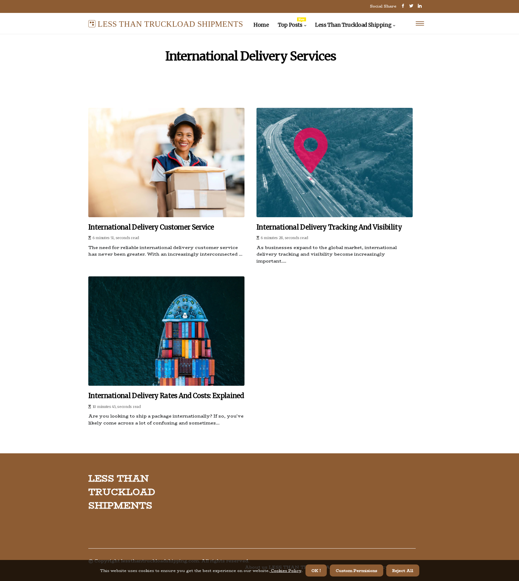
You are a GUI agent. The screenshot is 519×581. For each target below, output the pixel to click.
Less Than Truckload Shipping (353, 25)
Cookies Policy (285, 570)
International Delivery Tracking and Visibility (329, 227)
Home (261, 25)
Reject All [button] (402, 570)
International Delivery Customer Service (151, 227)
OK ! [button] (316, 570)
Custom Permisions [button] (356, 570)
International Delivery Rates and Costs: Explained (166, 396)
